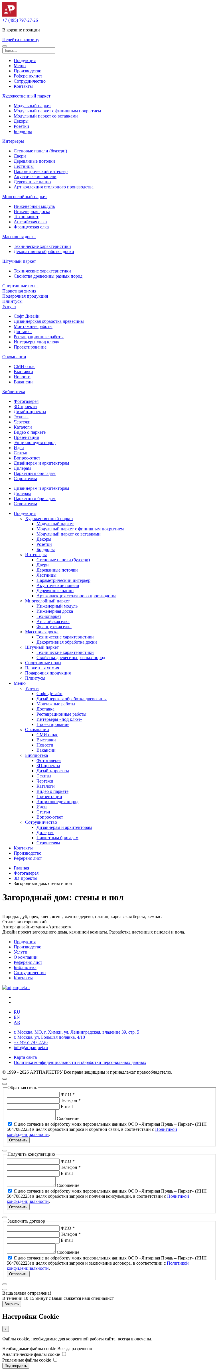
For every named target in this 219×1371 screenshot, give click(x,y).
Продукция (25, 60)
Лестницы (24, 166)
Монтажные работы (33, 326)
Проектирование (30, 347)
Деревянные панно (32, 181)
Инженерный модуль (34, 206)
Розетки (21, 126)
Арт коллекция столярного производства (54, 186)
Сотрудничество (30, 81)
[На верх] (4, 1079)
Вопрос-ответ (27, 457)
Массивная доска (19, 236)
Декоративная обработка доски (44, 251)
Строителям (25, 478)
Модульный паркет (32, 105)
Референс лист (28, 858)
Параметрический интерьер (41, 171)
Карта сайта (25, 1057)
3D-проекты (25, 406)
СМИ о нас (24, 366)
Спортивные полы (20, 285)
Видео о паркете (30, 432)
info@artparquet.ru (31, 1047)
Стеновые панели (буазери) (40, 150)
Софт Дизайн (27, 316)
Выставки (23, 371)
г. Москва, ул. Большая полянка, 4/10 (49, 1037)
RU (17, 1012)
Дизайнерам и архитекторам (41, 463)
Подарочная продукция (25, 296)
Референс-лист (28, 75)
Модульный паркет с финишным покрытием (57, 110)
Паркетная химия (19, 290)
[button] (4, 46)
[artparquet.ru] (16, 987)
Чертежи (22, 421)
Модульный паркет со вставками (46, 116)
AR (17, 1022)
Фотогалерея (26, 401)
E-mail (67, 1106)
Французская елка (31, 226)
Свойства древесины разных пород (48, 276)
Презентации (26, 437)
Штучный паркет (19, 261)
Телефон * (71, 1100)
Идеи (19, 447)
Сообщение (68, 1118)
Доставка (23, 331)
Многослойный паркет (24, 196)
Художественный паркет (26, 95)
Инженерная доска (32, 211)
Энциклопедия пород (35, 442)
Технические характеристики (42, 246)
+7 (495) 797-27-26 (20, 20)
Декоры (21, 121)
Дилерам (22, 468)
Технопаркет (26, 216)
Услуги (9, 306)
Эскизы (21, 416)
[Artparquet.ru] (9, 15)
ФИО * (68, 1094)
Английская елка (30, 221)
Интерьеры (13, 141)
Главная (21, 867)
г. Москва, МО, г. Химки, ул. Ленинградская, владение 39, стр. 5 (76, 1032)
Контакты (23, 86)
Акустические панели (35, 176)
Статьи (20, 452)
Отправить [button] (18, 1140)
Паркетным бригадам (35, 473)
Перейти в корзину (20, 39)
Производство (27, 70)
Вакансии (23, 381)
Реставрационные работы (39, 336)
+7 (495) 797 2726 (31, 1042)
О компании (14, 356)
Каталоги (23, 427)
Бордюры (23, 131)
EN (17, 1017)
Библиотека (13, 391)
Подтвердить (16, 1366)
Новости (22, 376)
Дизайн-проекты (30, 411)
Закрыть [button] (12, 1304)
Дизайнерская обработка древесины (49, 321)
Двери (20, 156)
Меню (20, 65)
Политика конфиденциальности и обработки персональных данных (80, 1062)
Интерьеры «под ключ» (36, 341)
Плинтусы (12, 301)
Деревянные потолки (34, 161)
